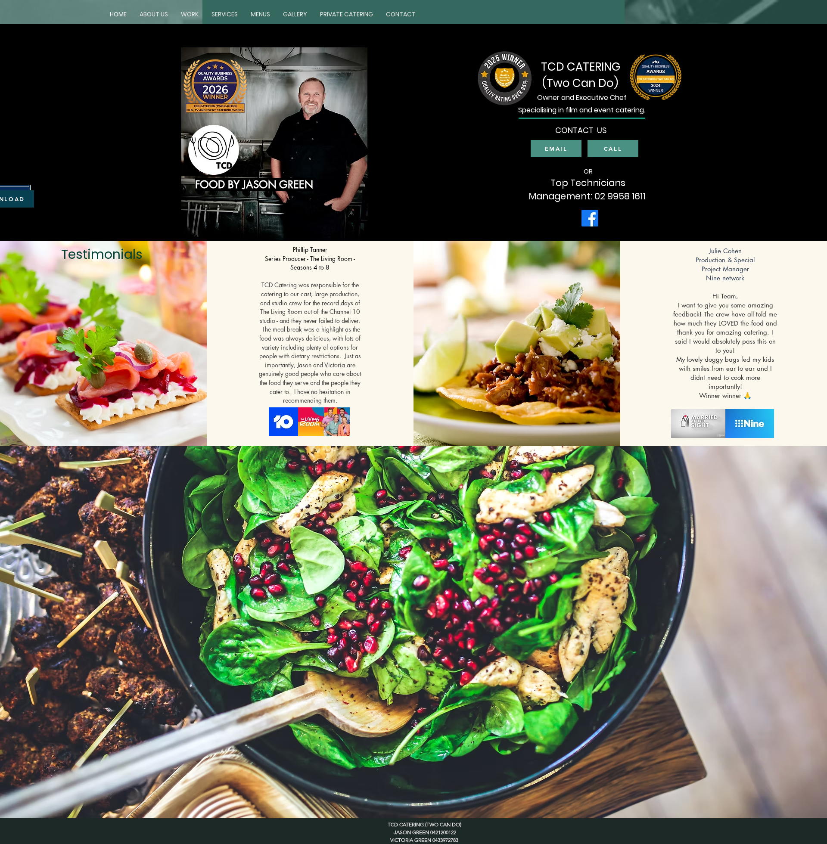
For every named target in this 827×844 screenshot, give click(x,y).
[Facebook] (589, 218)
